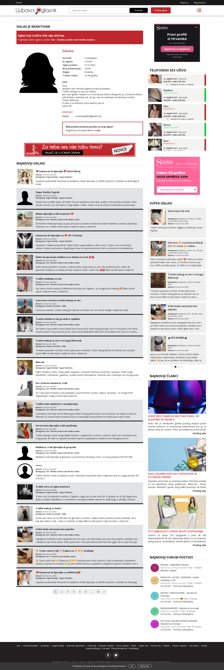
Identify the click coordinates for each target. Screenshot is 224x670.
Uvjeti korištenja (93, 648)
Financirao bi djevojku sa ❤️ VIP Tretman (59, 235)
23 (98, 591)
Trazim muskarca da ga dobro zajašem (58, 318)
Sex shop (194, 645)
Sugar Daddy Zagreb (47, 192)
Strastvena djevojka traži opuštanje (56, 425)
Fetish (166, 645)
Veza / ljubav (123, 645)
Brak (134, 645)
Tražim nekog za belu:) (48, 508)
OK (131, 666)
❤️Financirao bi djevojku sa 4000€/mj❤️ (58, 572)
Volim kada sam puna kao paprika (55, 529)
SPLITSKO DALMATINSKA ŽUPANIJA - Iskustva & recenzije (179, 622)
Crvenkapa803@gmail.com (88, 116)
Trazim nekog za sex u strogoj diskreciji (58, 340)
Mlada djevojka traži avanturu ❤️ (55, 213)
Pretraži (139, 10)
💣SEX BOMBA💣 (177, 337)
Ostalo (204, 645)
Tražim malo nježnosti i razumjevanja (57, 403)
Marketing (134, 648)
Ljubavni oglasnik (22, 20)
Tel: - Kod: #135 (175, 142)
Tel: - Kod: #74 (174, 126)
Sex (31, 20)
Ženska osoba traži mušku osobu (45, 20)
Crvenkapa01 (91, 58)
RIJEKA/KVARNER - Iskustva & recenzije (179, 608)
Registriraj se (200, 2)
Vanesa (167, 117)
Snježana (168, 83)
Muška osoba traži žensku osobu (65, 389)
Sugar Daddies (65, 177)
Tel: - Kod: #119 (175, 91)
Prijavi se (184, 2)
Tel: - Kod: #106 (175, 107)
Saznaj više (144, 666)
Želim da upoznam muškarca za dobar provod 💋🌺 (65, 257)
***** (39, 465)
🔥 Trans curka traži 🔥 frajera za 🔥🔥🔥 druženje (65, 550)
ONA (64, 306)
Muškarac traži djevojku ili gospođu (56, 447)
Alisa (166, 98)
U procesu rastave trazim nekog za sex (58, 300)
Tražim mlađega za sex (49, 278)
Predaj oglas (161, 10)
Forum (19, 2)
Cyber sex (191, 250)
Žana (166, 133)
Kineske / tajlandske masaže (174, 564)
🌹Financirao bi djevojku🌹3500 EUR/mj (58, 171)
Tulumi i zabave (179, 645)
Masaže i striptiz (106, 645)
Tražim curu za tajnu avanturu (53, 486)
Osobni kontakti (53, 306)
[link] (177, 176)
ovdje (97, 130)
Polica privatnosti (119, 648)
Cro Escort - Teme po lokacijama (176, 586)
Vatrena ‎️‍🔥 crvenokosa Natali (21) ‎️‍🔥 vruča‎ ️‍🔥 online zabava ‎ (185, 246)
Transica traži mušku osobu (63, 556)
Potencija (91, 645)
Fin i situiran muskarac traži (51, 383)
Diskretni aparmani (76, 645)
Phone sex (156, 645)
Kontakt (106, 648)
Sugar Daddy (52, 177)
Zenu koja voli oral (178, 211)
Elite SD (40, 362)
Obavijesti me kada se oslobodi (181, 77)
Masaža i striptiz (168, 570)
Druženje (191, 219)
